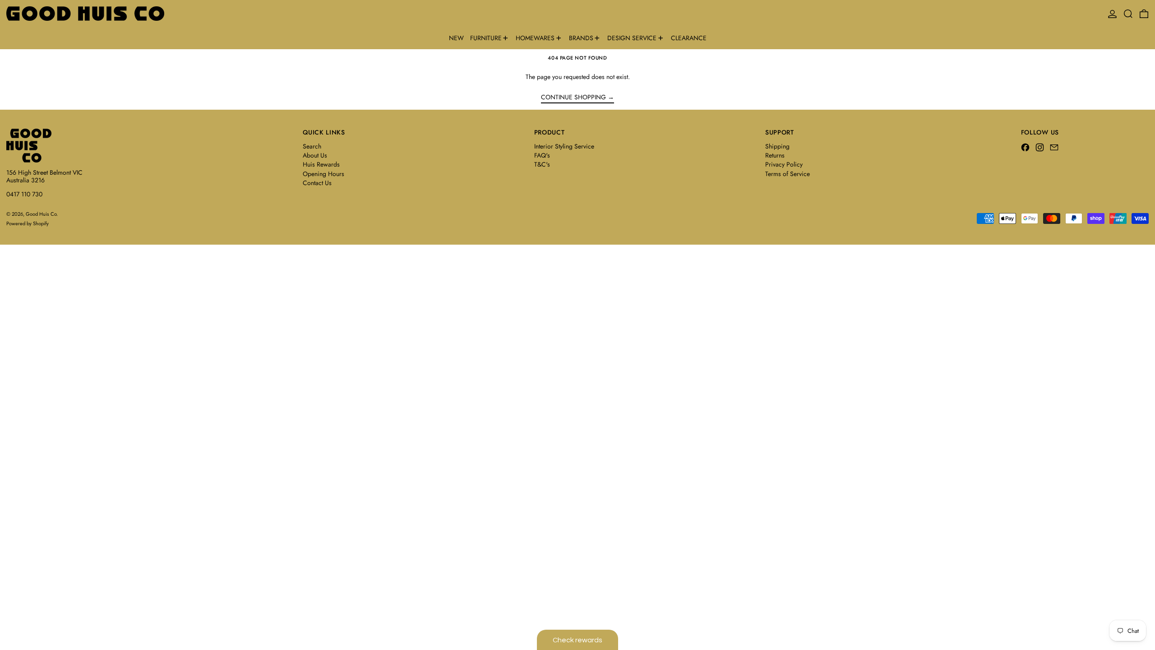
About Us (315, 155)
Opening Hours (323, 173)
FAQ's (542, 155)
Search (312, 146)
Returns (775, 155)
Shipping (777, 146)
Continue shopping (573, 97)
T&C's (542, 164)
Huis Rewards (321, 164)
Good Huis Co (41, 214)
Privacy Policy (784, 164)
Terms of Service (787, 173)
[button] (1128, 13)
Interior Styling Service (564, 146)
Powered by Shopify (27, 223)
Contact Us (317, 182)
